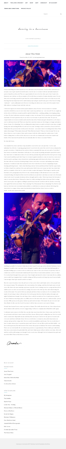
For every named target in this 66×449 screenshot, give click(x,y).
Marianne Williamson (9, 417)
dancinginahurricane (39, 57)
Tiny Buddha (7, 398)
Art (26, 2)
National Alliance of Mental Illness (13, 407)
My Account (53, 2)
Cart (36, 2)
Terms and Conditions (11, 8)
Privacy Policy (26, 8)
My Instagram (7, 395)
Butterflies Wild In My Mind (11, 377)
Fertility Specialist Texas (10, 429)
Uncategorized (33, 46)
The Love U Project (16, 2)
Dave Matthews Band (9, 420)
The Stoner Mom (8, 432)
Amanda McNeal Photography (12, 423)
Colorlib (37, 444)
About (6, 2)
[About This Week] (32, 73)
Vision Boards (7, 380)
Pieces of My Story (9, 411)
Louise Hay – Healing (9, 404)
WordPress (47, 444)
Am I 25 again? (9, 362)
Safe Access (7, 426)
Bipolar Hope (7, 401)
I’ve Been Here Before (10, 384)
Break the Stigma (8, 414)
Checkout (43, 2)
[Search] (61, 14)
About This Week (8, 371)
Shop (31, 2)
